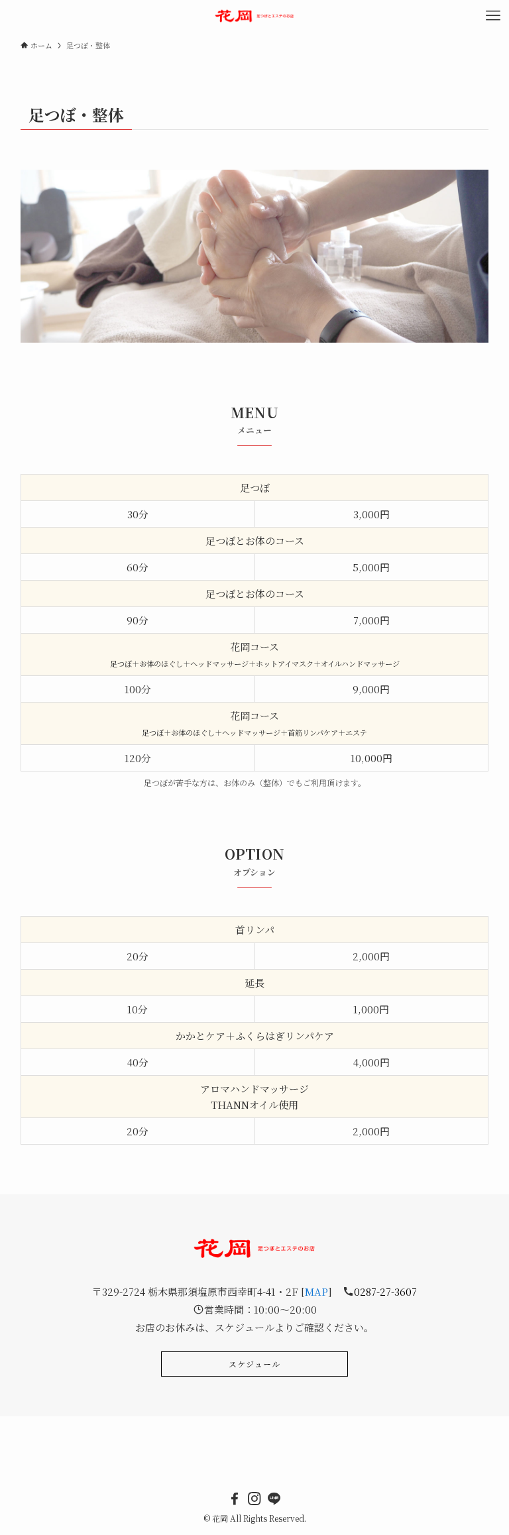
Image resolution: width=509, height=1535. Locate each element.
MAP (316, 1291)
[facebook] (235, 1499)
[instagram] (254, 1499)
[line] (274, 1499)
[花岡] (254, 16)
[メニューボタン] (493, 16)
